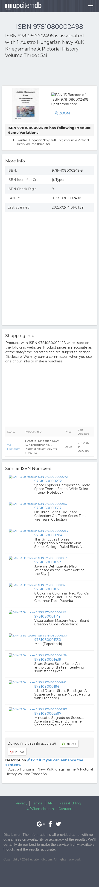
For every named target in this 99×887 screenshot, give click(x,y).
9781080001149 (47, 616)
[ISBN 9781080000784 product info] (38, 531)
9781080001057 (47, 562)
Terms (37, 803)
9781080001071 (47, 589)
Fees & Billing (70, 803)
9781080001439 (47, 659)
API (51, 803)
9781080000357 (47, 508)
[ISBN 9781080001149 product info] (37, 612)
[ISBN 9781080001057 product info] (38, 558)
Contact (64, 809)
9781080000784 (48, 535)
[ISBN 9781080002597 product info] (38, 709)
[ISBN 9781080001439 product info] (38, 655)
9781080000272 (48, 481)
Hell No (18, 752)
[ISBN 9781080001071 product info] (37, 585)
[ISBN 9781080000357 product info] (38, 504)
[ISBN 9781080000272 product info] (38, 476)
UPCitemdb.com (40, 809)
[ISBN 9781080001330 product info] (38, 635)
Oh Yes (70, 744)
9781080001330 (47, 640)
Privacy (21, 803)
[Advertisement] (42, 72)
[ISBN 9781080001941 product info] (37, 682)
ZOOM (64, 113)
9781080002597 (47, 713)
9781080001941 (47, 686)
